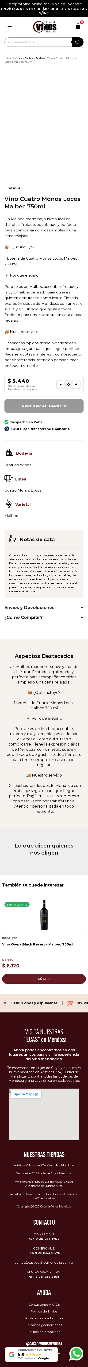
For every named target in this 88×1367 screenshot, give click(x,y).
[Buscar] (78, 42)
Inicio (8, 58)
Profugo (12, 188)
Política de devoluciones (44, 1318)
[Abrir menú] (9, 26)
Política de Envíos (44, 1311)
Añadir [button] (44, 979)
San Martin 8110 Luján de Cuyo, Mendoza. (44, 1173)
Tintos (29, 58)
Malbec (41, 58)
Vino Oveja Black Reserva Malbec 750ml (37, 944)
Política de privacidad (44, 1332)
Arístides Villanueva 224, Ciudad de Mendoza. (44, 1165)
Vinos (19, 58)
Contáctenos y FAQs (44, 1304)
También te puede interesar (33, 885)
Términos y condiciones (44, 1325)
